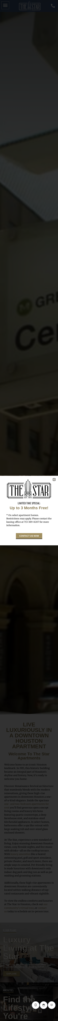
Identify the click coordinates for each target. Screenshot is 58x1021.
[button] (54, 479)
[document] (29, 510)
